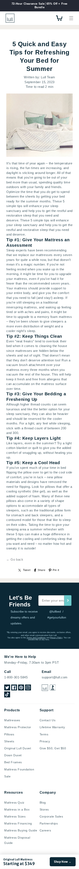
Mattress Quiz (14, 802)
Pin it (56, 570)
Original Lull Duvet (17, 748)
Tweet (26, 570)
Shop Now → (62, 862)
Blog (43, 802)
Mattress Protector (17, 727)
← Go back (14, 559)
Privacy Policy (56, 638)
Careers (45, 830)
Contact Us (48, 720)
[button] (71, 18)
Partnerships (49, 823)
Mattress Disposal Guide (17, 840)
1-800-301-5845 (16, 677)
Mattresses (12, 720)
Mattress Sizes (14, 816)
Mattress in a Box (16, 809)
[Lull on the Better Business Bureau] (53, 688)
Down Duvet (13, 755)
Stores (44, 809)
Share (41, 570)
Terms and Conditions (36, 638)
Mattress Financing (18, 823)
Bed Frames (13, 762)
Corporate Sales (51, 816)
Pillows (9, 734)
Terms (44, 734)
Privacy (45, 741)
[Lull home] (45, 688)
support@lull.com (55, 677)
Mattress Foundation (19, 769)
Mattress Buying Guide (20, 830)
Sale (7, 776)
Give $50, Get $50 (53, 748)
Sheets (9, 741)
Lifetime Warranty (52, 727)
